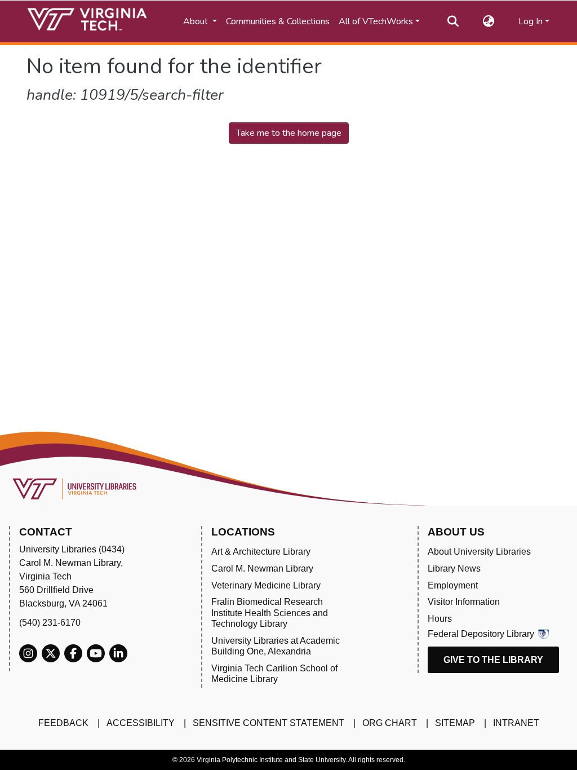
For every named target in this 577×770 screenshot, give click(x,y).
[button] (489, 21)
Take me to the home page (288, 133)
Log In (530, 21)
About (196, 21)
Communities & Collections (278, 21)
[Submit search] (453, 21)
